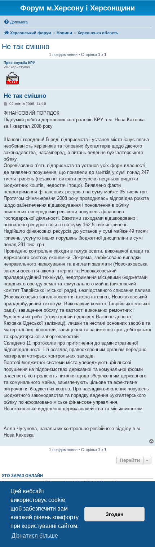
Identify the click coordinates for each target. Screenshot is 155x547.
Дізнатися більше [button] (35, 536)
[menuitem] (16, 22)
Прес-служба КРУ (19, 63)
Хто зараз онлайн (22, 475)
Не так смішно (25, 47)
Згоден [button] (114, 514)
